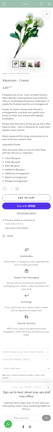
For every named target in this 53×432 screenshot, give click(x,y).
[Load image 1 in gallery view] (15, 64)
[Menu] (4, 3)
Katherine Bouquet (15, 169)
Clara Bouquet (12, 158)
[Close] (48, 387)
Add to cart (26, 198)
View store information (16, 228)
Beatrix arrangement (16, 177)
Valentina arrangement (17, 173)
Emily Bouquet (12, 162)
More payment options (26, 213)
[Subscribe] (49, 368)
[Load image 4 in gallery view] (37, 64)
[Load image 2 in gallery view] (23, 64)
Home (4, 73)
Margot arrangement (16, 181)
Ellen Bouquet (12, 165)
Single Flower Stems (19, 73)
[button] (41, 3)
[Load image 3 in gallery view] (30, 64)
